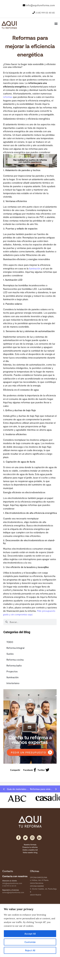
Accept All (30, 933)
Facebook (28, 770)
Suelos (10, 653)
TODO (9, 642)
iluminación (34, 268)
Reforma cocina (15, 659)
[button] (55, 23)
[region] (30, 930)
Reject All (30, 950)
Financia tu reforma (30, 847)
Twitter (41, 770)
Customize (30, 942)
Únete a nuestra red (30, 850)
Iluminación (12, 677)
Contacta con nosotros (14, 876)
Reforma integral (15, 647)
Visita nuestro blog (30, 852)
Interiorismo (12, 683)
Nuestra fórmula (30, 845)
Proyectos (12, 671)
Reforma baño (14, 665)
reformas (7, 97)
